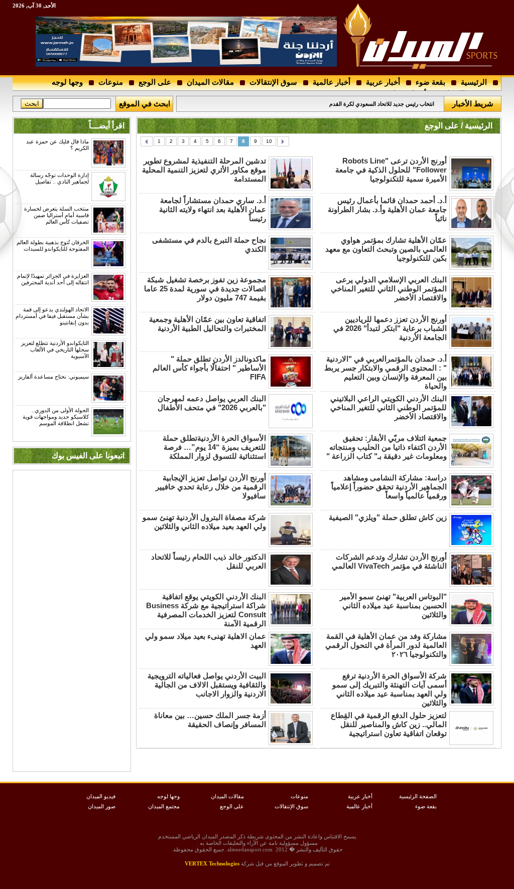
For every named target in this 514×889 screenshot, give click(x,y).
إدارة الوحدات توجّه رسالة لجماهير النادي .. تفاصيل (59, 178)
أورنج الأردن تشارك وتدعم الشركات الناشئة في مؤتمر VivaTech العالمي (389, 561)
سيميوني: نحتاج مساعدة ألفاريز (53, 377)
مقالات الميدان (210, 82)
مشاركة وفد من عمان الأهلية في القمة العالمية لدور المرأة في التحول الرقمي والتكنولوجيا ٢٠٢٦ (386, 645)
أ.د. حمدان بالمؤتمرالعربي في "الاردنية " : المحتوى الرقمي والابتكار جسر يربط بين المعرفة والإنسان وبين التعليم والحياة (385, 372)
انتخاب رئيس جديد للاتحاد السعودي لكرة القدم (381, 104)
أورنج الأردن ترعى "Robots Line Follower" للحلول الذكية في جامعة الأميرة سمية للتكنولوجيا (391, 169)
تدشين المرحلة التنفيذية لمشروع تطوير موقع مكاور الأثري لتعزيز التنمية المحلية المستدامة (204, 169)
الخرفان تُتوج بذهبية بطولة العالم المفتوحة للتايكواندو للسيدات (53, 245)
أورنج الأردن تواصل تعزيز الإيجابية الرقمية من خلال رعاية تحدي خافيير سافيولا (211, 486)
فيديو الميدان (100, 796)
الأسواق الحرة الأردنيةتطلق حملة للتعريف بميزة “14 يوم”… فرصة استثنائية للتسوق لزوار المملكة (214, 447)
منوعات (110, 82)
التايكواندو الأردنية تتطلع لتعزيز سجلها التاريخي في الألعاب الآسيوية (55, 349)
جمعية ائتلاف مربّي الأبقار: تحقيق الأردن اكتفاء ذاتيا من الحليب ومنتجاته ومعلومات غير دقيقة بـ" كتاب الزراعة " (386, 447)
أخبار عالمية (331, 82)
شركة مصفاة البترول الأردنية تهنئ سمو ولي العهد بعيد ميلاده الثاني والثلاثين (204, 521)
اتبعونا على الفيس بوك (88, 455)
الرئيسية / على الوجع (458, 125)
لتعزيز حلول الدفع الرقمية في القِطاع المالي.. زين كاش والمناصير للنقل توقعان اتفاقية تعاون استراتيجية (389, 724)
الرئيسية (474, 82)
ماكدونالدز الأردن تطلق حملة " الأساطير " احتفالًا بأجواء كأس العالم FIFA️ (209, 367)
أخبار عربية (383, 82)
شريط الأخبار (472, 103)
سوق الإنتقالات (273, 82)
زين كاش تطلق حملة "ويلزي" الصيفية (388, 517)
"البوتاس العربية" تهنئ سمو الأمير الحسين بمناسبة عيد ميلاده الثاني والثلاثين (393, 605)
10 (269, 141)
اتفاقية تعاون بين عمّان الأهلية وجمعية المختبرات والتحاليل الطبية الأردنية (207, 323)
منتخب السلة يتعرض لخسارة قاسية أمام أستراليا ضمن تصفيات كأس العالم (56, 215)
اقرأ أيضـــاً (106, 125)
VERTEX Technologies (212, 863)
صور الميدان (101, 806)
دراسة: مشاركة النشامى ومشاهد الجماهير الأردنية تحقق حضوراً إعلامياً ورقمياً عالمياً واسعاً (389, 486)
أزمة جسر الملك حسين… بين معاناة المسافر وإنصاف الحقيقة (210, 720)
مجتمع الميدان (164, 806)
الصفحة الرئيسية (418, 796)
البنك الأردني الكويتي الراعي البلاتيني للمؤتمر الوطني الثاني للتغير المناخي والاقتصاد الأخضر (388, 407)
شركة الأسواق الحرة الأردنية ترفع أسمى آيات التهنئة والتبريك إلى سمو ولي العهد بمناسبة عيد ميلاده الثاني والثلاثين (389, 689)
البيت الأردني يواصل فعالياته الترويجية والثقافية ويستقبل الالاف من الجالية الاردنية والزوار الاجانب (207, 684)
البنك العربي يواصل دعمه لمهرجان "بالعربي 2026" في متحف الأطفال (212, 403)
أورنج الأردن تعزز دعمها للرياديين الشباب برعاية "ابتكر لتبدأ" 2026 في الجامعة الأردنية (390, 328)
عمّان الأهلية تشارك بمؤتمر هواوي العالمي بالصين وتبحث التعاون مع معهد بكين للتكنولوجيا (386, 249)
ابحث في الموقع (144, 103)
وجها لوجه (67, 82)
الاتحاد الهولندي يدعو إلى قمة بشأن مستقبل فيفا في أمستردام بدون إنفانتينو (52, 315)
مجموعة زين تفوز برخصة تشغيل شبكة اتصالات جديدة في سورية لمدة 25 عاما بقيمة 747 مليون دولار (205, 288)
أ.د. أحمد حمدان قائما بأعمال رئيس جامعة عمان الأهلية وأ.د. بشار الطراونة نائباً (387, 209)
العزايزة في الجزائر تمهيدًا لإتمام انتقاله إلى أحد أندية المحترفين (53, 279)
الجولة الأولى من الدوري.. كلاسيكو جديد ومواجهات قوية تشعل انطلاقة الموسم (56, 416)
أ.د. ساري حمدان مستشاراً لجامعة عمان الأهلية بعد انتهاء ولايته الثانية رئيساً (212, 209)
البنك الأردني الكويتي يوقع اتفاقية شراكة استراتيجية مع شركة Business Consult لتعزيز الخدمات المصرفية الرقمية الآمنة (206, 610)
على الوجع (155, 82)
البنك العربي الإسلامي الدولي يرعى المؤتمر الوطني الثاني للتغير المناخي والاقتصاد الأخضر (389, 288)
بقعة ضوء (430, 82)
